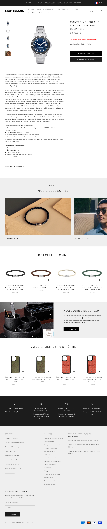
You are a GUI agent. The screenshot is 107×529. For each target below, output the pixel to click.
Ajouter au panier (86, 53)
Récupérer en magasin (12, 455)
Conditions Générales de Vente (53, 438)
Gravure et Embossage (12, 447)
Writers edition (48, 477)
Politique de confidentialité (52, 445)
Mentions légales (49, 441)
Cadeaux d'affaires (50, 464)
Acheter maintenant (86, 59)
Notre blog (47, 454)
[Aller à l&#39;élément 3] (8, 38)
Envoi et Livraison (10, 451)
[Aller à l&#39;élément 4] (8, 46)
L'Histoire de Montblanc (51, 458)
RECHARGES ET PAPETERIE (38, 12)
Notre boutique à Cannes (13, 460)
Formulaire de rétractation (13, 468)
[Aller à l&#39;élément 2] (8, 31)
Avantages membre (50, 451)
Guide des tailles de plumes (52, 461)
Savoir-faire (47, 468)
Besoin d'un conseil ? (11, 438)
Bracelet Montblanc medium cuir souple (40, 286)
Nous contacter (10, 473)
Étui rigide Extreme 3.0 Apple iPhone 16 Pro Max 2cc (92, 379)
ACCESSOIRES (72, 9)
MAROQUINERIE (49, 9)
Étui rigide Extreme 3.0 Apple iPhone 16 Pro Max (15, 379)
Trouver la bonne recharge (52, 474)
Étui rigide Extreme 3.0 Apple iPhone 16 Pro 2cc (66, 379)
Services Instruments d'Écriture (14, 442)
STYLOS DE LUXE (34, 9)
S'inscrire (12, 514)
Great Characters (49, 484)
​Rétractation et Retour (12, 464)
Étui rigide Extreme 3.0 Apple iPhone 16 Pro (41, 378)
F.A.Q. (46, 471)
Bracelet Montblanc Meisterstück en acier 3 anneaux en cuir (15, 288)
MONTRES (61, 9)
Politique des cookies (50, 448)
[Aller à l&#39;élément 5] (8, 53)
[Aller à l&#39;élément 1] (8, 23)
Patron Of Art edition (50, 481)
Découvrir (71, 329)
